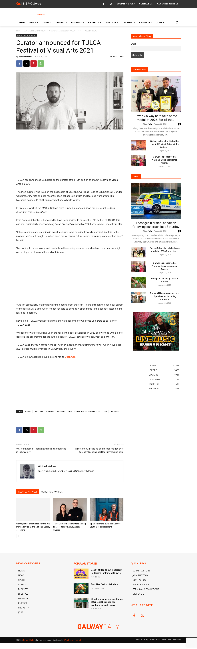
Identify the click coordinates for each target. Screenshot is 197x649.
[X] (111, 3)
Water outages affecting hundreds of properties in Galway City (41, 450)
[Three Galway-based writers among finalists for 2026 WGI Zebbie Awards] (70, 509)
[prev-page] (18, 536)
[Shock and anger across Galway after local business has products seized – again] (81, 603)
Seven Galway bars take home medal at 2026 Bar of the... (156, 118)
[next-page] (23, 536)
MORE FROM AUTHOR (51, 492)
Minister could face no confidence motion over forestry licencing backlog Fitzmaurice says (99, 450)
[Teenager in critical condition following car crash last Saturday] (156, 201)
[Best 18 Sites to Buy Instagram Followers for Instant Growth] (81, 574)
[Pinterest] (33, 63)
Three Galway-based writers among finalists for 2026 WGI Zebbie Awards (69, 527)
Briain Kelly (147, 124)
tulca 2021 (115, 411)
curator (28, 411)
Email (133, 44)
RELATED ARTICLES (27, 492)
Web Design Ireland (72, 640)
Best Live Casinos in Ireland (105, 584)
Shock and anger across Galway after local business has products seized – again (107, 602)
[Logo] (41, 14)
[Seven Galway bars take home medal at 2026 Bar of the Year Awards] (156, 94)
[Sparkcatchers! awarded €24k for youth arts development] (106, 509)
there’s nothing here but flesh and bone (84, 411)
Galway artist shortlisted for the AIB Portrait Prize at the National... (164, 144)
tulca (105, 411)
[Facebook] (103, 3)
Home (19, 30)
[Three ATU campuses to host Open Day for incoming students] (138, 297)
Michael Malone (25, 56)
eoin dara (50, 411)
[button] (177, 22)
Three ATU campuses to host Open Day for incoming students (165, 296)
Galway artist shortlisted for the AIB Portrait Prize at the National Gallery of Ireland (33, 527)
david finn (39, 411)
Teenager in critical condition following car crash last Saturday (155, 225)
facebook (61, 411)
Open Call (70, 356)
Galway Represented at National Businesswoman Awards (164, 160)
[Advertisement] (69, 155)
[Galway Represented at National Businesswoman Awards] (138, 160)
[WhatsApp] (41, 63)
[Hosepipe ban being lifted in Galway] (138, 282)
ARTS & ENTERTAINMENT (35, 30)
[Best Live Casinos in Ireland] (81, 588)
